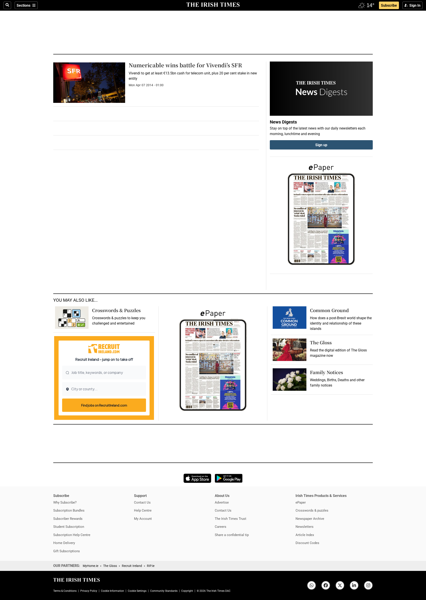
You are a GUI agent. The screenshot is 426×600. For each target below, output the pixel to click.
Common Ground (329, 310)
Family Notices (326, 372)
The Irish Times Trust (230, 518)
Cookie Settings (137, 591)
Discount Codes (307, 542)
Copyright (187, 591)
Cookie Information (112, 591)
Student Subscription (68, 526)
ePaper (301, 502)
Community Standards (164, 591)
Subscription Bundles (69, 510)
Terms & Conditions (65, 591)
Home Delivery (64, 542)
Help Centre (143, 510)
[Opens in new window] (289, 350)
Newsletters (305, 526)
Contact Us (142, 502)
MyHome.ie (90, 565)
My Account (143, 518)
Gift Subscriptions (66, 551)
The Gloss (321, 342)
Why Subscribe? (65, 502)
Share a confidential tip (232, 534)
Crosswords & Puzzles (116, 310)
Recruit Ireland (132, 565)
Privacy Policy (88, 591)
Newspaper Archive (310, 518)
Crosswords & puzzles (312, 510)
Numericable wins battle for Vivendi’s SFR (185, 65)
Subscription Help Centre (71, 534)
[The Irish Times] (213, 5)
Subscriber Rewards (68, 518)
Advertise (222, 502)
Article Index (305, 534)
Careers (220, 526)
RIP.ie (150, 565)
